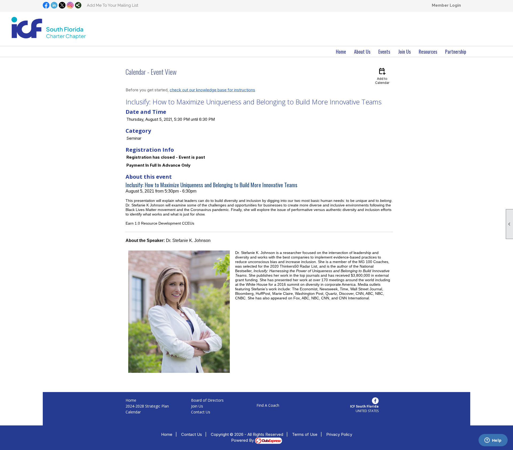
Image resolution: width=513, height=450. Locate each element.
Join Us (197, 406)
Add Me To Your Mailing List (112, 5)
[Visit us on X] (62, 5)
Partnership (455, 51)
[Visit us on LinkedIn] (54, 5)
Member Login (446, 5)
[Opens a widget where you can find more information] (493, 440)
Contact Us (200, 411)
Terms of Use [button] (304, 434)
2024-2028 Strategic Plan (147, 406)
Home (341, 51)
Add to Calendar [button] (382, 76)
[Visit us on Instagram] (70, 5)
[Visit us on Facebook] (46, 5)
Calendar (133, 411)
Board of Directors (207, 400)
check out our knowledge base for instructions (212, 89)
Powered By (243, 440)
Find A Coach (267, 405)
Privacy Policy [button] (339, 434)
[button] (362, 51)
